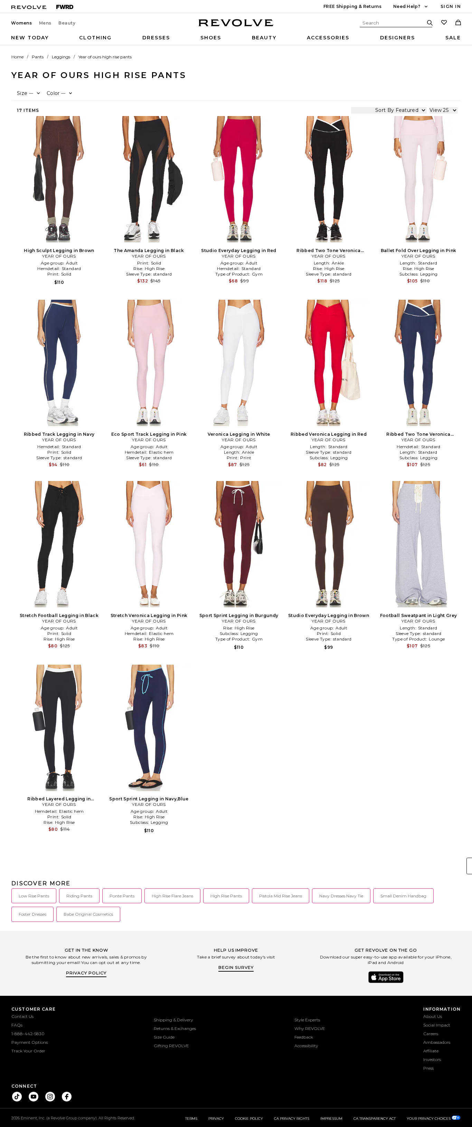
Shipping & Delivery (173, 1019)
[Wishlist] (444, 23)
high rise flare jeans (172, 895)
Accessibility (306, 1045)
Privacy (216, 1118)
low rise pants (34, 895)
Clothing (95, 38)
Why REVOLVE (309, 1028)
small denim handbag (403, 895)
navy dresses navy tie (341, 895)
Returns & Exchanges (175, 1028)
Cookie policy (249, 1118)
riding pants (79, 895)
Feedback (303, 1037)
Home (17, 56)
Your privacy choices (429, 1118)
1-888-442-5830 (28, 1033)
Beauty (67, 23)
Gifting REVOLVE (171, 1045)
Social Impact (436, 1025)
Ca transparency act (374, 1118)
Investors (432, 1059)
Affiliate (430, 1050)
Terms (191, 1118)
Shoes (210, 38)
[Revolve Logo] (236, 26)
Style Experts (307, 1019)
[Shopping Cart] (458, 23)
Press (428, 1068)
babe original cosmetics (88, 914)
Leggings (61, 56)
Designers (397, 38)
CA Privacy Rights (291, 1118)
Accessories (328, 38)
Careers (430, 1033)
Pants (38, 56)
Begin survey (236, 967)
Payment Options (29, 1042)
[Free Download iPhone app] (386, 982)
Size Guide (164, 1037)
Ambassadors (436, 1042)
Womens (21, 23)
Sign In (451, 6)
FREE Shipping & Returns (352, 6)
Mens (45, 23)
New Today (30, 38)
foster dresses (32, 914)
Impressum (331, 1118)
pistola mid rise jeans (280, 895)
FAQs (16, 1025)
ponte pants (122, 895)
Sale (453, 38)
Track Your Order (28, 1050)
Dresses (156, 38)
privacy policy (86, 972)
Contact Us (22, 1016)
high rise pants (226, 895)
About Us (432, 1016)
